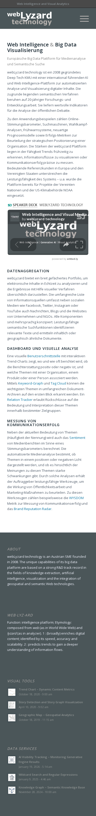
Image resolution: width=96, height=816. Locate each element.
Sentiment (77, 437)
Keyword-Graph (30, 383)
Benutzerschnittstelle (43, 356)
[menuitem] (82, 18)
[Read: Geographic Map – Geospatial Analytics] (11, 717)
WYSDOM (76, 498)
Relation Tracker (20, 399)
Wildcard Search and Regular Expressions (48, 774)
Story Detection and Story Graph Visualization (51, 702)
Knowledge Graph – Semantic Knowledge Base (52, 787)
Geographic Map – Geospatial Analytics (46, 715)
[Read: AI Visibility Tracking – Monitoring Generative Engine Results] (11, 759)
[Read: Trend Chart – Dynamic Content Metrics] (11, 692)
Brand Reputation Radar (32, 508)
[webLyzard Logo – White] (39, 18)
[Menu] (82, 18)
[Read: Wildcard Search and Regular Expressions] (11, 777)
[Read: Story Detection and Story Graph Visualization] (11, 705)
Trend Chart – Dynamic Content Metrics (46, 689)
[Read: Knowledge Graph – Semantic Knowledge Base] (11, 790)
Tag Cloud (58, 383)
